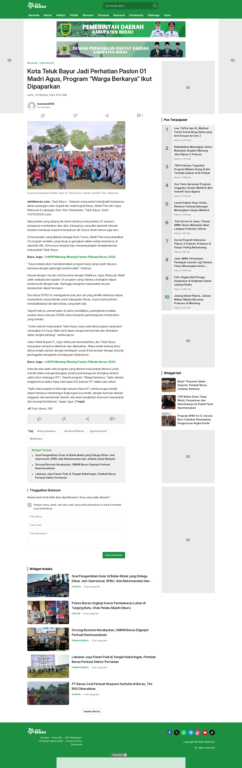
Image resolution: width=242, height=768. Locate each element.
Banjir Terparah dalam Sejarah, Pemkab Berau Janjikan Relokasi (192, 385)
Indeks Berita (92, 711)
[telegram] (190, 732)
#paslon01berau (74, 430)
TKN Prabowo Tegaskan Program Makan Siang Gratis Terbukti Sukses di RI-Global (192, 169)
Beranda (32, 62)
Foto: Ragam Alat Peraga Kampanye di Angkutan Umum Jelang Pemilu (192, 281)
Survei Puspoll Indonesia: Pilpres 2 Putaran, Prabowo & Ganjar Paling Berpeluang (192, 243)
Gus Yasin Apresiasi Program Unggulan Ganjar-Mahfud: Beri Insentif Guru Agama (193, 188)
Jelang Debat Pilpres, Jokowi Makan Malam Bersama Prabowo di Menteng (192, 299)
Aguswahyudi (98, 430)
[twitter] (176, 732)
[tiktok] (212, 732)
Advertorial (47, 62)
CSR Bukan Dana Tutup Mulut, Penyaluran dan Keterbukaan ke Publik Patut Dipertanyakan (195, 402)
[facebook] (169, 732)
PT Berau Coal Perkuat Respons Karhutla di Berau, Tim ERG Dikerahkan (112, 686)
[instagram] (198, 732)
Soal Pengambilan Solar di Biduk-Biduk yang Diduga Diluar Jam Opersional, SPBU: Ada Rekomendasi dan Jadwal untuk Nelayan (75, 457)
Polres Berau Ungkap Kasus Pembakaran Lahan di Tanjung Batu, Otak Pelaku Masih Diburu (108, 605)
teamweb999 (45, 103)
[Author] (31, 105)
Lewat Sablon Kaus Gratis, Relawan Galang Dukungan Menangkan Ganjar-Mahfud (191, 206)
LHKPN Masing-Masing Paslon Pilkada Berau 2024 (80, 257)
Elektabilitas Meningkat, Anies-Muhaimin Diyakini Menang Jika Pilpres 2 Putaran (193, 150)
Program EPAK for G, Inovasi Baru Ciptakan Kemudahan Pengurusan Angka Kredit (195, 419)
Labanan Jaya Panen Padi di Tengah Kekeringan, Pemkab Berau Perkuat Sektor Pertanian (75, 475)
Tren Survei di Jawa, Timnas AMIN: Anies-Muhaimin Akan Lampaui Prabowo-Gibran (192, 225)
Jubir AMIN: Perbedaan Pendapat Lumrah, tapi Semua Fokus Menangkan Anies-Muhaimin (193, 264)
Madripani (36, 438)
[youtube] (205, 732)
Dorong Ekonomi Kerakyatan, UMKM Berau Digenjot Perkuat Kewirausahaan (72, 466)
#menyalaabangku (48, 430)
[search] (154, 5)
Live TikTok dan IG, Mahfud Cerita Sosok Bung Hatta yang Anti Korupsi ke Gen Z (193, 132)
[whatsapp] (183, 732)
